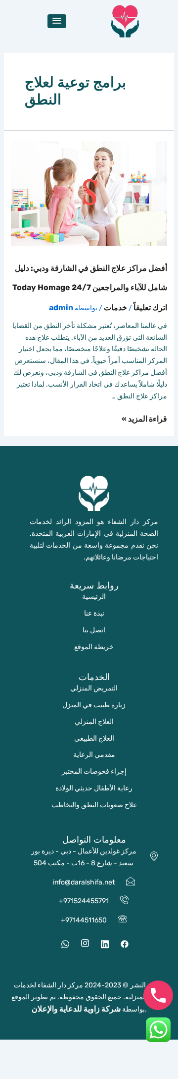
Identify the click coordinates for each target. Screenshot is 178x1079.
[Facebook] (121, 943)
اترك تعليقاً (150, 307)
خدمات (115, 307)
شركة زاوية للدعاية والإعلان (76, 1009)
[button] (56, 21)
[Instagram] (81, 943)
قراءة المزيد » (144, 419)
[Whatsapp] (61, 943)
